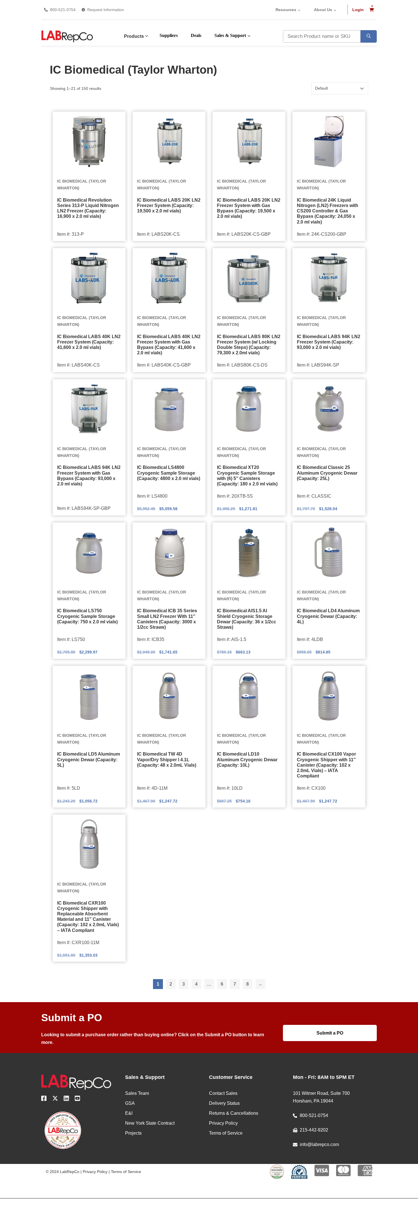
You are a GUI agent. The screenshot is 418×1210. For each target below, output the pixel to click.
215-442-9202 (314, 1130)
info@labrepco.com (319, 1144)
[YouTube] (77, 1099)
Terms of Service (126, 1171)
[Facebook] (44, 1099)
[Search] (369, 36)
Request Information (105, 9)
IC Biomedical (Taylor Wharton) (81, 184)
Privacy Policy (95, 1171)
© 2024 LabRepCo (62, 1171)
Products (134, 36)
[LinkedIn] (66, 1099)
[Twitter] (55, 1099)
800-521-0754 (63, 9)
